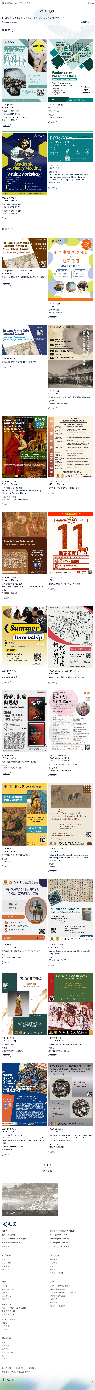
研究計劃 (53, 1302)
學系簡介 (5, 1259)
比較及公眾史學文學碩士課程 (14, 1307)
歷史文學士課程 (8, 1289)
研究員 (53, 1266)
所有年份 (85, 22)
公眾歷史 (5, 1292)
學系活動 (5, 1349)
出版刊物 (53, 1299)
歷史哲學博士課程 (9, 1314)
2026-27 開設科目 (9, 1319)
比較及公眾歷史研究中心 (60, 1286)
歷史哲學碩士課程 (9, 1311)
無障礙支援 (6, 1368)
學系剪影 (5, 1359)
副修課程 (5, 1299)
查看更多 (6, 125)
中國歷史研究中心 (57, 1289)
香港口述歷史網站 (57, 1296)
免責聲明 (32, 1368)
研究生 (53, 1269)
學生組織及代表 (56, 1273)
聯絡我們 (5, 1269)
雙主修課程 (6, 1296)
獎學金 (4, 1322)
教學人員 (53, 1259)
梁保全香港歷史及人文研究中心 (63, 1292)
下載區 (4, 1329)
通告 (4, 1342)
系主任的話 (6, 1263)
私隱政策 (20, 1368)
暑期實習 (5, 1326)
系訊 (4, 1355)
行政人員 (53, 1263)
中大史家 (5, 1266)
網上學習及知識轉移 (58, 1306)
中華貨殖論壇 (7, 1352)
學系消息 (5, 1346)
